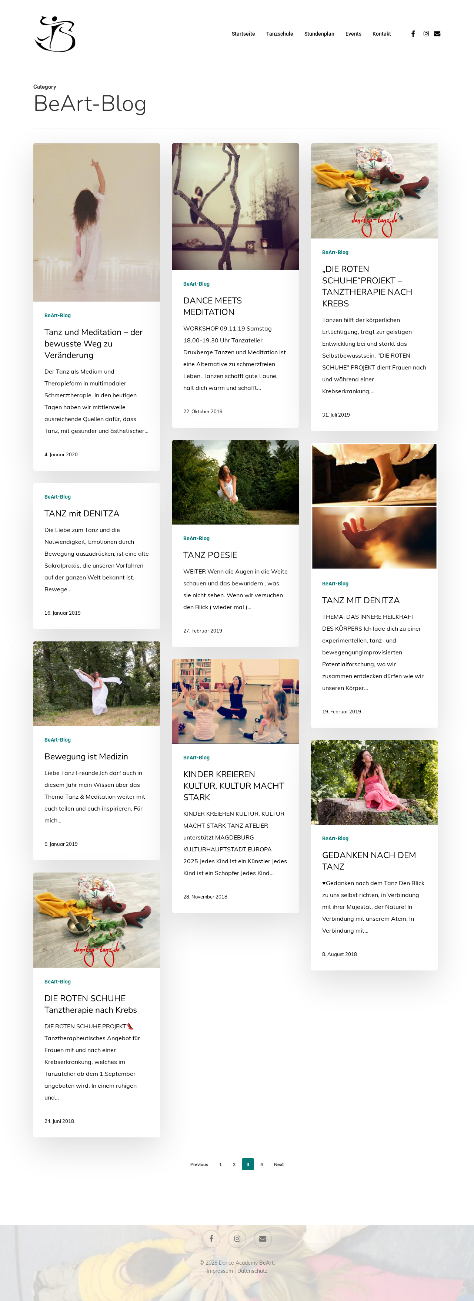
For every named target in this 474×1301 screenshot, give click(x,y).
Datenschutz (252, 1271)
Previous (199, 1164)
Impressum (220, 1271)
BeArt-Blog (57, 315)
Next (279, 1164)
